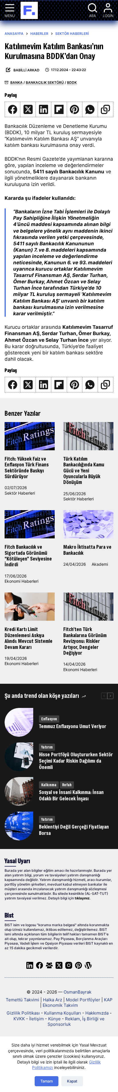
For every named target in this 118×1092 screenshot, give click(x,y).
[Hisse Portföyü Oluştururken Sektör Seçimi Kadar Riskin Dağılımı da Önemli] (19, 756)
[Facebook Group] (49, 965)
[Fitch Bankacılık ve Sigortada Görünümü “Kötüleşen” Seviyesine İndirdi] (30, 524)
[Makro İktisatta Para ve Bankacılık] (88, 524)
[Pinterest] (74, 109)
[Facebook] (12, 109)
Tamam (46, 1081)
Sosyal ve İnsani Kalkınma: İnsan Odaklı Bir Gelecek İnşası (71, 795)
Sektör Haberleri (20, 493)
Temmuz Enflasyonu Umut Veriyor (72, 726)
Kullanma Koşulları (62, 1013)
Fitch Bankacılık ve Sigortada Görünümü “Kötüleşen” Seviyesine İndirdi (28, 556)
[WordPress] (88, 965)
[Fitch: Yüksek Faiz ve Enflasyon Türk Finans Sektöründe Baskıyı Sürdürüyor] (30, 436)
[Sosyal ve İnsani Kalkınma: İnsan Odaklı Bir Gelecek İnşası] (19, 791)
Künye (54, 1018)
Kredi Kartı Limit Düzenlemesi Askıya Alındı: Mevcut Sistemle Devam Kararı (28, 638)
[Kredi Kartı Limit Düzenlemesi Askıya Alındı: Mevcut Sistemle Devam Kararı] (30, 606)
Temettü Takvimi (22, 999)
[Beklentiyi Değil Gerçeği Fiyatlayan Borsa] (19, 826)
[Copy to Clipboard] (105, 109)
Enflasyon (49, 718)
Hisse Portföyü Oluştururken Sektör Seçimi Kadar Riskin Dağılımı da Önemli (76, 760)
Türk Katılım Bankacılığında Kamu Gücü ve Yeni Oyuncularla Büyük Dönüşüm (83, 470)
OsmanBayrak (77, 992)
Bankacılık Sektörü (45, 82)
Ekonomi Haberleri (21, 581)
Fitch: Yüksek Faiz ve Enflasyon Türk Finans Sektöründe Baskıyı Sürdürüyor (27, 467)
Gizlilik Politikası (23, 1013)
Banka (16, 82)
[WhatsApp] (90, 109)
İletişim (36, 1018)
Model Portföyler (83, 999)
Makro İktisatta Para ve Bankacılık (87, 550)
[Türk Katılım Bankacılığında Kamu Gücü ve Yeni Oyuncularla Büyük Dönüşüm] (88, 436)
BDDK (72, 82)
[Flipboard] (59, 109)
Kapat (72, 1081)
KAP (108, 999)
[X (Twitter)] (28, 109)
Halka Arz (52, 999)
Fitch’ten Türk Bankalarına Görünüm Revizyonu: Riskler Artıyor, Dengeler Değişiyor (85, 641)
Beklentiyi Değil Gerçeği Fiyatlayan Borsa (74, 830)
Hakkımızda (97, 1013)
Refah (67, 784)
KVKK (19, 1018)
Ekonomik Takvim (60, 1005)
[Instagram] (68, 965)
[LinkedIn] (43, 109)
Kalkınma (48, 784)
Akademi (100, 564)
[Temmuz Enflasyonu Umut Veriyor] (19, 722)
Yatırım (47, 747)
